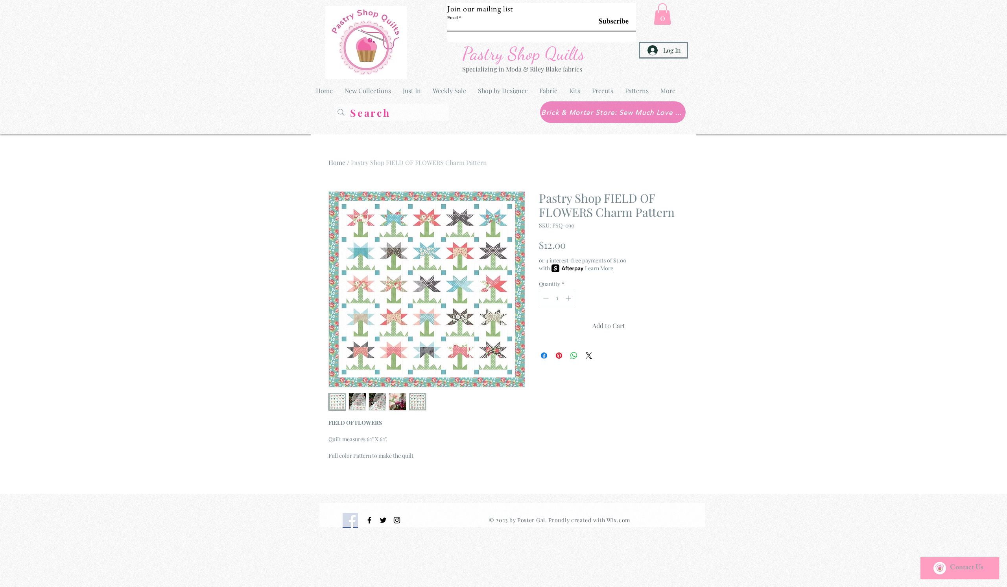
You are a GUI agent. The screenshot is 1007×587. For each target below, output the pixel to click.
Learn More (599, 268)
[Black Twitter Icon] (383, 520)
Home (336, 162)
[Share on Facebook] (544, 355)
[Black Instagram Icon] (397, 520)
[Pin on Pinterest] (559, 355)
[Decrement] (545, 298)
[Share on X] (589, 355)
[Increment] (569, 298)
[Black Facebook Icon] (369, 520)
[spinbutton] (557, 298)
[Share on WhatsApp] (574, 355)
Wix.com (618, 520)
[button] (662, 14)
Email (452, 17)
